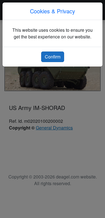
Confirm (52, 56)
